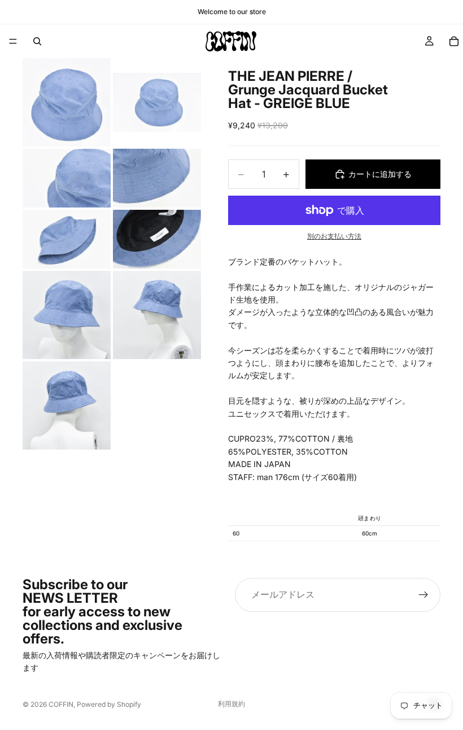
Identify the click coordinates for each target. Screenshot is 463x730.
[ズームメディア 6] (157, 239)
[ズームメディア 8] (157, 315)
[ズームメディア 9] (67, 405)
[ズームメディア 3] (67, 178)
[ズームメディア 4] (157, 178)
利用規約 (231, 703)
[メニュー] (13, 41)
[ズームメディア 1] (67, 102)
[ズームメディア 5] (67, 239)
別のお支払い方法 (334, 236)
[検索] (37, 41)
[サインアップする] (423, 595)
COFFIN (61, 704)
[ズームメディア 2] (157, 102)
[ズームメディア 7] (67, 315)
